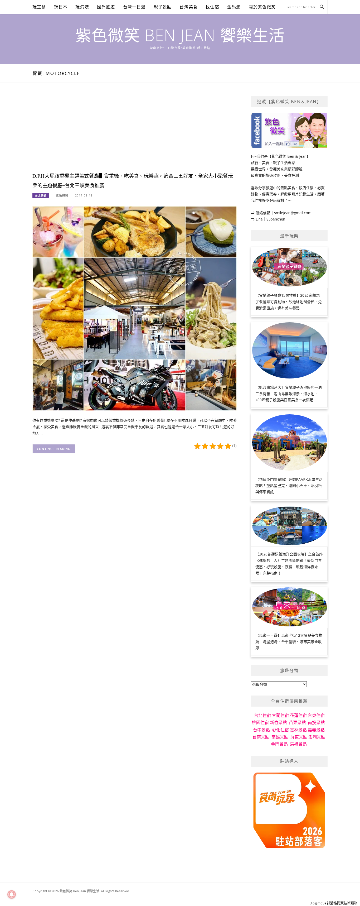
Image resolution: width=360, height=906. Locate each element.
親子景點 (163, 7)
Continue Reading (54, 449)
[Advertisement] (134, 133)
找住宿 (212, 7)
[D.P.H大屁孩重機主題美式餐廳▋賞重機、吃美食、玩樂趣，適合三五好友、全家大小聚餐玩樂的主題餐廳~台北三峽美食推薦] (134, 307)
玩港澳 (82, 7)
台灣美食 (188, 7)
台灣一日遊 (134, 7)
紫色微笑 (62, 195)
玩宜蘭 (39, 7)
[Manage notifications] (11, 894)
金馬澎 (234, 7)
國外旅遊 (106, 7)
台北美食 (41, 195)
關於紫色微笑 (262, 7)
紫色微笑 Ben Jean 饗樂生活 (180, 35)
